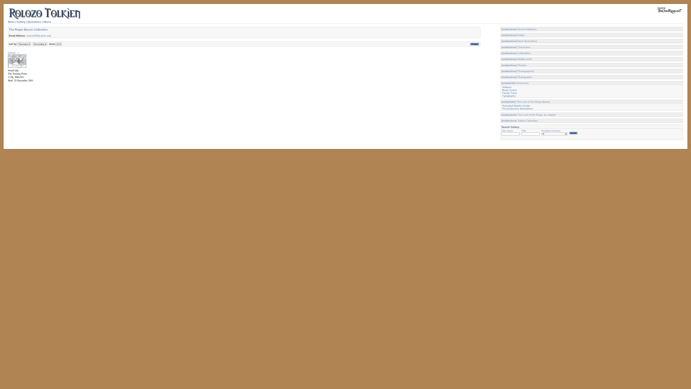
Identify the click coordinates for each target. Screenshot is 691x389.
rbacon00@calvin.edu (38, 35)
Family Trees (509, 92)
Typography (509, 95)
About (47, 21)
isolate (505, 29)
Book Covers (509, 90)
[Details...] (13, 52)
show (513, 29)
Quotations (34, 21)
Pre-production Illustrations (517, 108)
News (11, 21)
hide (512, 83)
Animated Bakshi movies (516, 105)
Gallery (21, 21)
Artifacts (506, 87)
